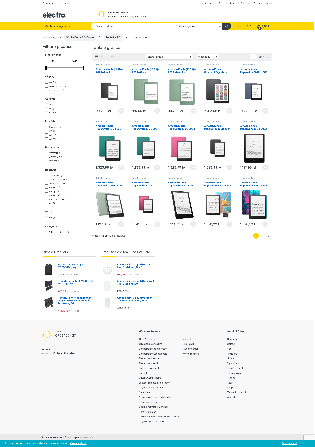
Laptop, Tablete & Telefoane (154, 382)
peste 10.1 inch (56, 86)
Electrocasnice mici (149, 363)
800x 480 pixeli (56, 199)
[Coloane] (96, 57)
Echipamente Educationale (153, 353)
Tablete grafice (103, 64)
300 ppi (52, 191)
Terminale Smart (147, 411)
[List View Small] (112, 57)
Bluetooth (53, 127)
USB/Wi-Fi (54, 138)
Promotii (231, 377)
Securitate (144, 392)
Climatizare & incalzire (150, 343)
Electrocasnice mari (149, 358)
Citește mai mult (156, 111)
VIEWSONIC (54, 157)
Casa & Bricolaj (147, 339)
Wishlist (231, 397)
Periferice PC (113, 37)
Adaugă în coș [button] (120, 111)
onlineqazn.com (53, 437)
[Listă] (107, 57)
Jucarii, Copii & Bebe (150, 377)
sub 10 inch (54, 90)
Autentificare (189, 339)
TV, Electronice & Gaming (152, 421)
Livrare (232, 3)
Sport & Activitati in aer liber (153, 407)
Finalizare (232, 353)
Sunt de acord (289, 443)
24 (50, 112)
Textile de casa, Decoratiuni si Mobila (159, 416)
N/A (50, 82)
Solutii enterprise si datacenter (155, 397)
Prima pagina (234, 373)
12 (50, 104)
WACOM (53, 161)
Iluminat (143, 373)
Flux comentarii (191, 348)
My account (208, 3)
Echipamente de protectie (153, 348)
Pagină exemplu (235, 368)
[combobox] (132, 26)
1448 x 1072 (54, 175)
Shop (230, 387)
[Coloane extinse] (102, 57)
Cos (229, 348)
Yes (50, 217)
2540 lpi (53, 187)
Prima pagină (49, 37)
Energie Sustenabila (149, 368)
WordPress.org (191, 353)
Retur (221, 3)
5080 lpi (53, 195)
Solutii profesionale (149, 402)
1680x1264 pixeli (57, 179)
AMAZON (53, 153)
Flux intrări (188, 343)
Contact (245, 3)
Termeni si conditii (263, 3)
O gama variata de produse (56, 3)
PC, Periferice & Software (80, 37)
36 (50, 108)
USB (51, 134)
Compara (232, 339)
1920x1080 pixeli (57, 183)
